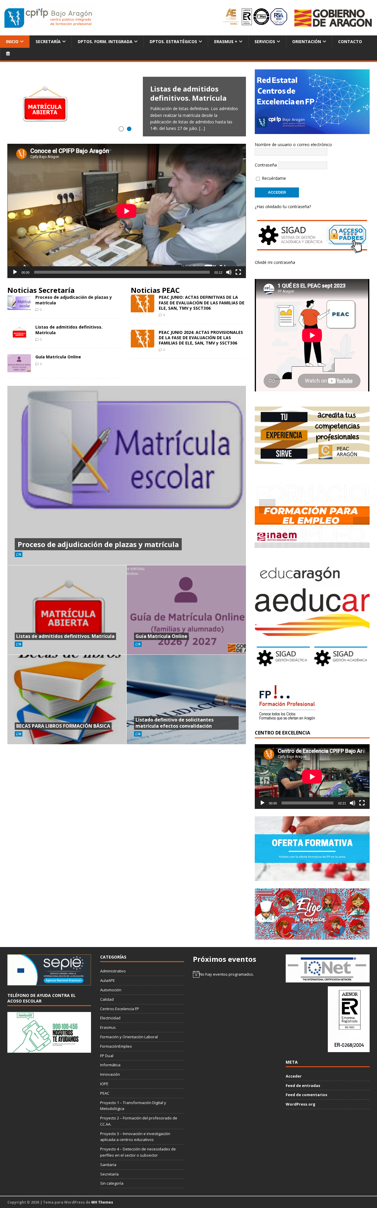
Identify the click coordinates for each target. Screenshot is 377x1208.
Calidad (107, 999)
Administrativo (113, 971)
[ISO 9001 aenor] (349, 1049)
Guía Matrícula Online (58, 357)
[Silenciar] (229, 272)
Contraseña (266, 165)
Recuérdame (273, 178)
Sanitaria (108, 1164)
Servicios (264, 41)
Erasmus (108, 1027)
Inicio (12, 41)
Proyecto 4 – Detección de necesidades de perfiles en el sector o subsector (138, 1152)
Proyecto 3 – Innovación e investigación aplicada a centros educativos (135, 1136)
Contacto (350, 41)
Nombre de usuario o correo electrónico (293, 144)
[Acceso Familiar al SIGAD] (312, 250)
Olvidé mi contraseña (275, 262)
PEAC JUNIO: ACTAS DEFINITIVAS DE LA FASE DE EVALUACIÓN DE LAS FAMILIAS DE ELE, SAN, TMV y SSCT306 (201, 302)
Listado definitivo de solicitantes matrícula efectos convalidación (174, 722)
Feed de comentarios (306, 1094)
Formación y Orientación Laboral (129, 1036)
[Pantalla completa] (238, 272)
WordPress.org (300, 1104)
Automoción (110, 989)
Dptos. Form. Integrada (105, 41)
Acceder (294, 1076)
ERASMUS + (225, 41)
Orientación (306, 41)
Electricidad (110, 1018)
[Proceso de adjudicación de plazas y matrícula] (19, 309)
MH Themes (102, 1202)
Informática (110, 1064)
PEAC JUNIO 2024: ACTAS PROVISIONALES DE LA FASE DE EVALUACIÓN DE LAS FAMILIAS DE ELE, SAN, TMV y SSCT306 (201, 337)
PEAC (104, 1093)
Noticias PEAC (155, 290)
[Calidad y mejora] (255, 17)
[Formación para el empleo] (312, 515)
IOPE (104, 1083)
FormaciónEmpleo (116, 1046)
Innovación (110, 1074)
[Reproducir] (15, 272)
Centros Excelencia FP (119, 1008)
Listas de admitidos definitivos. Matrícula (68, 329)
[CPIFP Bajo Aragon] (48, 17)
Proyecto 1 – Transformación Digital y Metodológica (133, 1105)
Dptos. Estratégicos (173, 41)
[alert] (235, 974)
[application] (126, 211)
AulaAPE (107, 980)
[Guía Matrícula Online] (19, 368)
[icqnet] (327, 979)
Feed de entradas (303, 1085)
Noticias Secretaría (41, 290)
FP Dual (106, 1055)
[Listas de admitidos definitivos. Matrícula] (126, 106)
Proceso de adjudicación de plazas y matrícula (73, 299)
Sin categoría (111, 1183)
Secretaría (48, 41)
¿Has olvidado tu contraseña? (283, 206)
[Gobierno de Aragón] (333, 17)
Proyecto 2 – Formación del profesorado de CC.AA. (138, 1121)
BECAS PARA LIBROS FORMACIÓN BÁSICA (63, 726)
